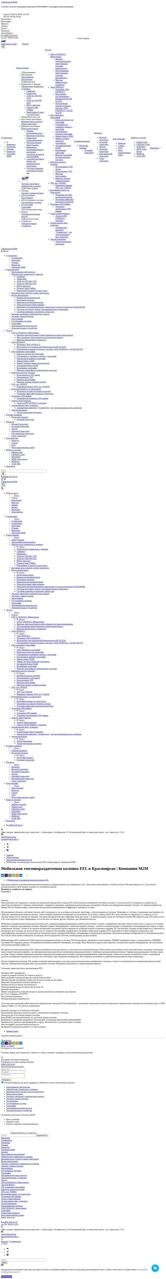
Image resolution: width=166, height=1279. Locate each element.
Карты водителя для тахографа (30, 354)
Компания (5, 1138)
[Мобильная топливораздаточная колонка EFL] (27, 880)
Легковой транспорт (103, 150)
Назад (16, 495)
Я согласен (6, 1277)
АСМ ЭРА (141, 156)
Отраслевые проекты (10, 1213)
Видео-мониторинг (29, 128)
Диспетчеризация (58, 239)
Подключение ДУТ (63, 171)
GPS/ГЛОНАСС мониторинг (14, 1208)
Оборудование (22, 68)
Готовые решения (82, 141)
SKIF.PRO (141, 147)
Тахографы (26, 207)
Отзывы (10, 149)
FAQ (120, 148)
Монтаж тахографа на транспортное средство (63, 157)
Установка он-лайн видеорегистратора (63, 196)
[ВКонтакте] (2, 875)
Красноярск (16, 500)
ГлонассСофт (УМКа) (32, 108)
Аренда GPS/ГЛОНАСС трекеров (61, 218)
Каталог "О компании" (11, 1241)
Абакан (14, 505)
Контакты (154, 148)
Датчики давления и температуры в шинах (31, 185)
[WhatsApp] (13, 875)
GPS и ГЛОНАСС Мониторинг (58, 55)
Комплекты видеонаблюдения (34, 139)
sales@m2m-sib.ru (8, 837)
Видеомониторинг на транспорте (59, 191)
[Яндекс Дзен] (7, 851)
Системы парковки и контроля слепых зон (34, 170)
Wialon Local (141, 142)
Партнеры (11, 147)
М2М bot (140, 154)
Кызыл (14, 507)
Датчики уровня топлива (32, 193)
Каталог (4, 1152)
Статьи (121, 146)
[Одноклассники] (17, 875)
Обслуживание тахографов (57, 116)
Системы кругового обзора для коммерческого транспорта (35, 162)
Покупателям (119, 139)
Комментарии (12, 1031)
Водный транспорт (103, 138)
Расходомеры (27, 198)
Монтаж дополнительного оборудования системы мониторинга (63, 63)
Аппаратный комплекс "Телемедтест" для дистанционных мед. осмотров (63, 232)
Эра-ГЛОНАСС (57, 87)
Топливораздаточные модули (24, 326)
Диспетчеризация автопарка (63, 243)
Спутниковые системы (31, 202)
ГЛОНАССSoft (143, 144)
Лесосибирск (17, 512)
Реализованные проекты (12, 1206)
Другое (102, 147)
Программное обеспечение (27, 78)
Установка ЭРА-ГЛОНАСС (62, 90)
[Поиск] (3, 46)
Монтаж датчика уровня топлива (62, 179)
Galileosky (30, 91)
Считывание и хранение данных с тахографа (63, 126)
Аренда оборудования (60, 213)
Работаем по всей (15, 44)
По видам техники (83, 147)
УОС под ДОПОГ (58, 183)
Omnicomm (31, 93)
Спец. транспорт (103, 159)
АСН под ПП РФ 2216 (26, 284)
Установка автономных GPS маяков (63, 208)
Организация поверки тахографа (63, 132)
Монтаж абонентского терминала (61, 82)
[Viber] (9, 875)
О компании (6, 138)
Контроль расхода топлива (23, 373)
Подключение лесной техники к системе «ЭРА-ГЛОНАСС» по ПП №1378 (64, 108)
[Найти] (3, 474)
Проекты (98, 133)
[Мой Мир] (20, 875)
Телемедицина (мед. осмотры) (24, 405)
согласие (32, 1083)
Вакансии (11, 151)
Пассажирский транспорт (105, 155)
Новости (122, 143)
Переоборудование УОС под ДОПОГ (63, 186)
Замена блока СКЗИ (64, 136)
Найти (4, 1263)
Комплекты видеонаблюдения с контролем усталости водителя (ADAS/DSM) (35, 152)
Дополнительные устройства (29, 224)
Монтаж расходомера (60, 175)
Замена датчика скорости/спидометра (62, 141)
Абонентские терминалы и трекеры (27, 274)
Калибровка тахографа (60, 151)
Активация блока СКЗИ (27, 365)
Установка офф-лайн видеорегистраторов (64, 200)
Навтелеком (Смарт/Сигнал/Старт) (35, 113)
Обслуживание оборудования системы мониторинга (62, 74)
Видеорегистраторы (35, 136)
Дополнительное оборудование (33, 144)
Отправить (6, 1080)
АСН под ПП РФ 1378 (26, 281)
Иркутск (15, 502)
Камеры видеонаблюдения (34, 132)
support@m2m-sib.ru (9, 839)
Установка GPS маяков (60, 204)
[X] (6, 875)
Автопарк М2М (11, 155)
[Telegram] (7, 847)
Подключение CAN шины (28, 375)
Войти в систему (138, 138)
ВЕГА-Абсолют (33, 105)
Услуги (48, 50)
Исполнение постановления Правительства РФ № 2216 (63, 97)
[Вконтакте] (7, 844)
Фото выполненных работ (124, 152)
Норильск (15, 510)
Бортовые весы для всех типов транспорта (32, 122)
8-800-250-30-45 (10, 35)
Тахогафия (5, 1210)
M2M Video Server (141, 150)
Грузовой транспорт (89, 151)
